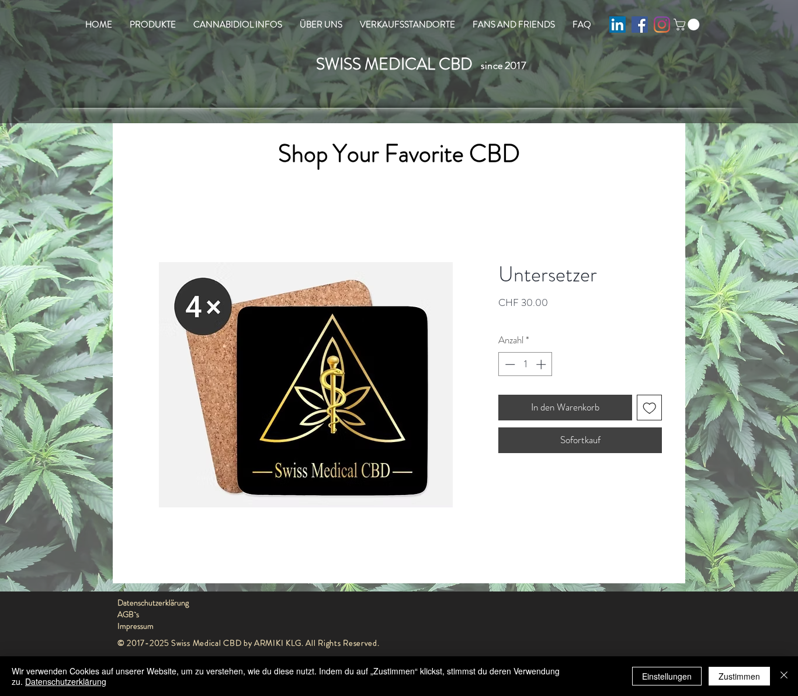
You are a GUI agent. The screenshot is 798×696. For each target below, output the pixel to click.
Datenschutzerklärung (65, 681)
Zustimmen (739, 676)
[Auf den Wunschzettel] (649, 407)
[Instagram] (662, 24)
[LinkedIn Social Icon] (617, 24)
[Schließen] (784, 676)
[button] (688, 24)
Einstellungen (667, 676)
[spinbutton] (525, 364)
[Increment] (542, 364)
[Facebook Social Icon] (640, 24)
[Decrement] (509, 364)
